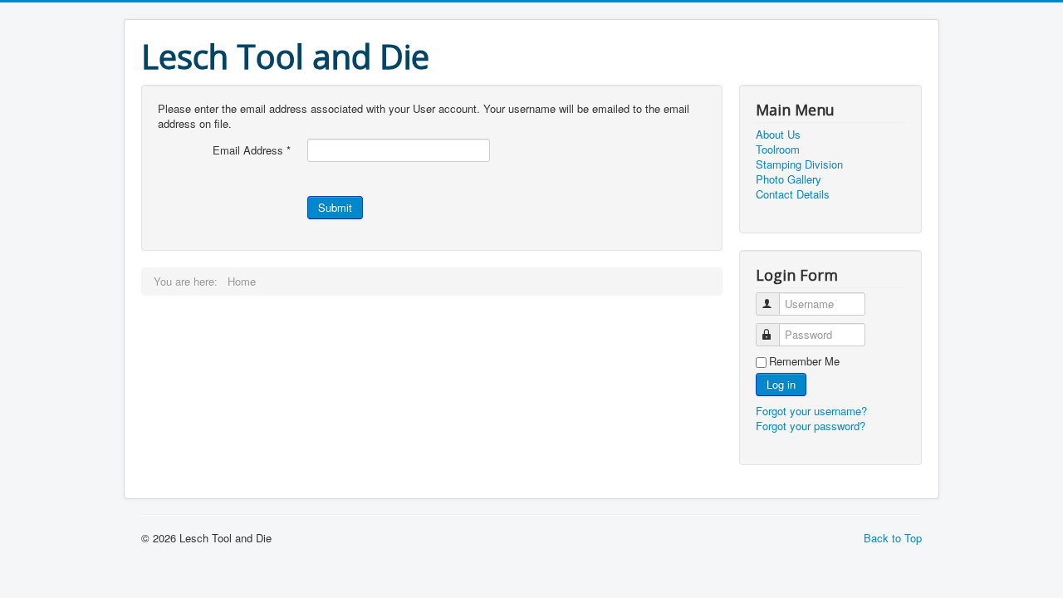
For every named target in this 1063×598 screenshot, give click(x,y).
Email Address (252, 150)
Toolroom (778, 149)
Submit (335, 207)
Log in (781, 384)
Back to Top (893, 538)
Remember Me (804, 361)
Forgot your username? (811, 411)
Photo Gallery (788, 179)
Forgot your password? (810, 426)
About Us (778, 134)
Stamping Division (799, 164)
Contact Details (793, 194)
